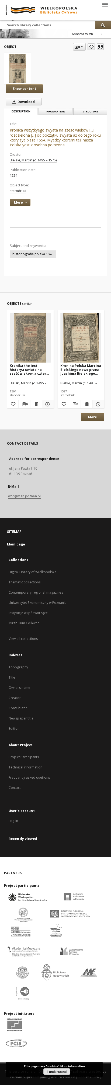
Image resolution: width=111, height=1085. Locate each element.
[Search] (103, 25)
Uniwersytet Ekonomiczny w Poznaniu (38, 602)
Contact (15, 787)
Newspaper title (21, 718)
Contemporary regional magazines (36, 592)
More (92, 417)
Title (12, 677)
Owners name (19, 687)
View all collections (23, 638)
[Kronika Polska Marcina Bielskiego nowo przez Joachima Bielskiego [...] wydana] (81, 338)
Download (26, 102)
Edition (14, 728)
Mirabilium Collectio (24, 623)
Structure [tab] (90, 111)
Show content (24, 88)
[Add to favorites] (91, 46)
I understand (57, 1071)
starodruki (18, 191)
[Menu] (105, 4)
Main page (16, 544)
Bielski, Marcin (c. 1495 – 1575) (33, 160)
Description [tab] (21, 111)
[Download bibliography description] (24, 404)
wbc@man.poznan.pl (24, 496)
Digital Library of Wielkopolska (32, 572)
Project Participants (24, 757)
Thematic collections (24, 582)
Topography (18, 667)
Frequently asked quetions (29, 777)
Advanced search (82, 34)
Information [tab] (55, 111)
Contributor (18, 708)
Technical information (26, 767)
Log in (13, 820)
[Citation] (100, 46)
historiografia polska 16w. (32, 254)
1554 (13, 175)
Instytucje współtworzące (28, 613)
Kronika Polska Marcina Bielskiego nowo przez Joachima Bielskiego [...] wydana (80, 369)
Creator (15, 698)
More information (72, 1066)
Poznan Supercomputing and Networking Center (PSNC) (55, 1077)
